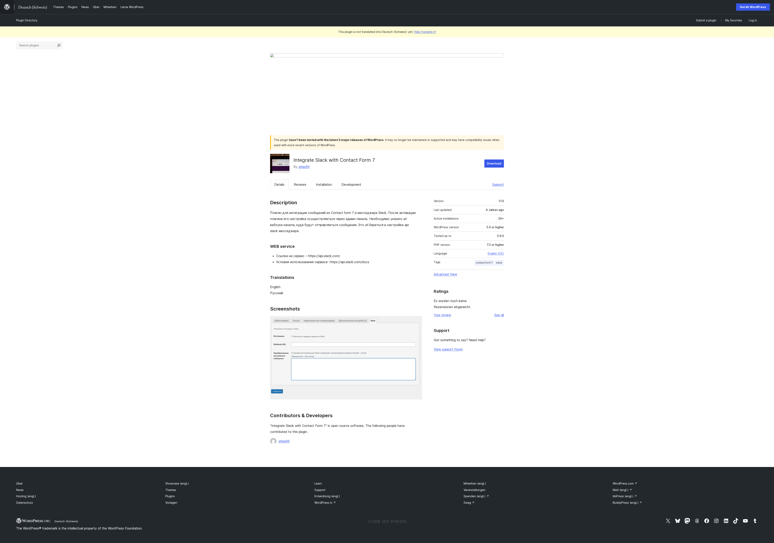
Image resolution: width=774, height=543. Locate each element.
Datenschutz (24, 502)
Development (351, 184)
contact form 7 (484, 262)
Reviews (300, 184)
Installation (324, 184)
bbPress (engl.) (625, 496)
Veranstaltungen (474, 490)
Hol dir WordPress (753, 7)
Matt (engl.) (622, 490)
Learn (318, 483)
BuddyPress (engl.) (627, 502)
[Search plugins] (59, 45)
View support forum (448, 349)
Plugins (170, 496)
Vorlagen (171, 502)
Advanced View (445, 274)
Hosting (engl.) (26, 496)
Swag (469, 502)
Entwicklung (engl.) (327, 496)
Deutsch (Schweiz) (66, 521)
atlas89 (304, 167)
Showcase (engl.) (177, 483)
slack (499, 262)
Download (494, 163)
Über (19, 483)
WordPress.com (625, 483)
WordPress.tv (325, 502)
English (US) (496, 253)
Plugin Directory (26, 20)
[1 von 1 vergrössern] (417, 321)
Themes (170, 490)
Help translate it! (425, 31)
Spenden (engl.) (476, 496)
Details (279, 184)
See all (499, 315)
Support (498, 184)
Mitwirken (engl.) (475, 483)
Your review (442, 315)
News (20, 490)
